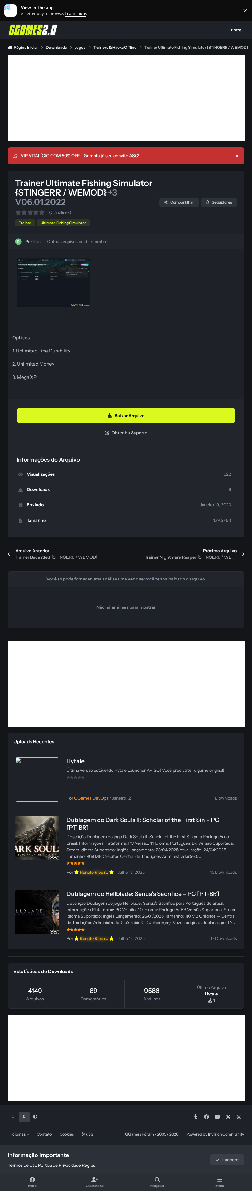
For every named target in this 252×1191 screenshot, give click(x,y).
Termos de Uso (22, 1165)
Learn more (12, 10)
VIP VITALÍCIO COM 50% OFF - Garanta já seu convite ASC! (80, 155)
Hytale (75, 761)
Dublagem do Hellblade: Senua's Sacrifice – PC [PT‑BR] (142, 893)
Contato (44, 1134)
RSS (89, 1134)
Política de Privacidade (59, 1165)
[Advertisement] (126, 98)
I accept (230, 1159)
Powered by (215, 1134)
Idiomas (18, 1134)
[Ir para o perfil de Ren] (18, 241)
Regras (88, 1165)
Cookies (67, 1134)
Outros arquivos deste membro (77, 241)
